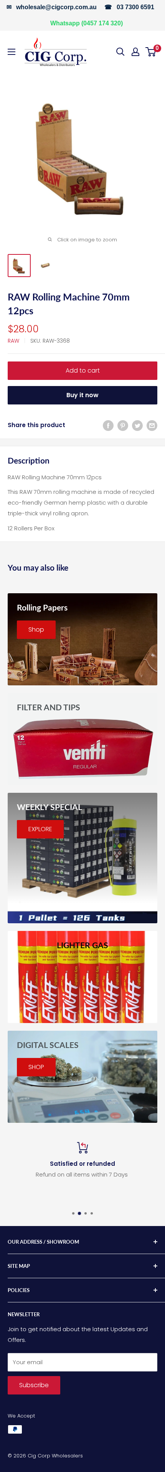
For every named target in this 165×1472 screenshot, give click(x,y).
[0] (151, 51)
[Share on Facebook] (108, 425)
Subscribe (34, 1385)
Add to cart (83, 370)
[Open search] (120, 52)
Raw (13, 341)
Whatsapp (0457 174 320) (86, 23)
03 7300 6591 (135, 7)
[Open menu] (11, 52)
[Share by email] (152, 425)
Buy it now (82, 395)
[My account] (135, 52)
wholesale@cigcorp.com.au (56, 7)
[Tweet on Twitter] (137, 425)
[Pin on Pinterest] (122, 425)
